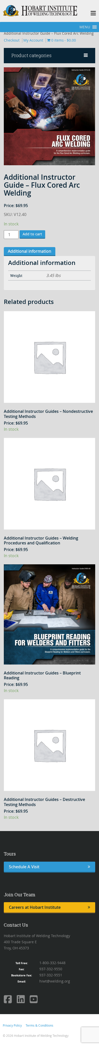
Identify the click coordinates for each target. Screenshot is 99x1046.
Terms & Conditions (39, 1025)
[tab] (29, 251)
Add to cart (32, 234)
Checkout (12, 40)
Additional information (29, 251)
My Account (33, 40)
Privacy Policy (12, 1025)
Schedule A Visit (24, 867)
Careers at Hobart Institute (35, 907)
